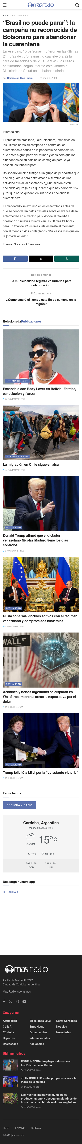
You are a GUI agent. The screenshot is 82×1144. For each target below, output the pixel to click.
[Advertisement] (41, 924)
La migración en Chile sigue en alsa (31, 464)
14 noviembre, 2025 (15, 470)
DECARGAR (10, 892)
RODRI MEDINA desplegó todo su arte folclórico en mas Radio (45, 1063)
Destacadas (10, 1044)
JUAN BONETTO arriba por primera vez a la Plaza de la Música (48, 1080)
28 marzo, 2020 (48, 78)
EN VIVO (20, 1128)
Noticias (61, 1026)
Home (6, 15)
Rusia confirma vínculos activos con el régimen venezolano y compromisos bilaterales (40, 618)
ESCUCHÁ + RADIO (19, 805)
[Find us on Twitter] (10, 1001)
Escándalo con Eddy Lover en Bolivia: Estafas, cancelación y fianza (39, 391)
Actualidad (13, 527)
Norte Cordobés (66, 1021)
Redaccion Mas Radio (20, 78)
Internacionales (20, 15)
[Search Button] (77, 4)
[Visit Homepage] (40, 5)
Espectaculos (38, 1032)
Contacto (36, 1128)
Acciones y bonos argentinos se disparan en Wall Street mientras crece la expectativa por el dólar (39, 696)
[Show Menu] (4, 4)
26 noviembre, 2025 (15, 399)
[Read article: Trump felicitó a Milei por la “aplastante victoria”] (41, 740)
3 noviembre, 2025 (14, 550)
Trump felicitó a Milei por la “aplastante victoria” (40, 772)
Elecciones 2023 (40, 1021)
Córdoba (8, 1032)
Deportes (9, 1038)
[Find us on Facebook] (4, 1001)
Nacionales (37, 1044)
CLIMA (7, 1026)
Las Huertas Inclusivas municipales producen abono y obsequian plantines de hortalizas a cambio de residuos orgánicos (49, 1098)
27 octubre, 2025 (14, 707)
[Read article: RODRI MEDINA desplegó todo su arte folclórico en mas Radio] (10, 1065)
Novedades (63, 1032)
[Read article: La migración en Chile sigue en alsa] (41, 432)
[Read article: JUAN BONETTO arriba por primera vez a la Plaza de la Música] (10, 1081)
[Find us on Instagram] (17, 1001)
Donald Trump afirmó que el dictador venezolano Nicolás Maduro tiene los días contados (35, 540)
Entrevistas (37, 1026)
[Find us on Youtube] (24, 1001)
